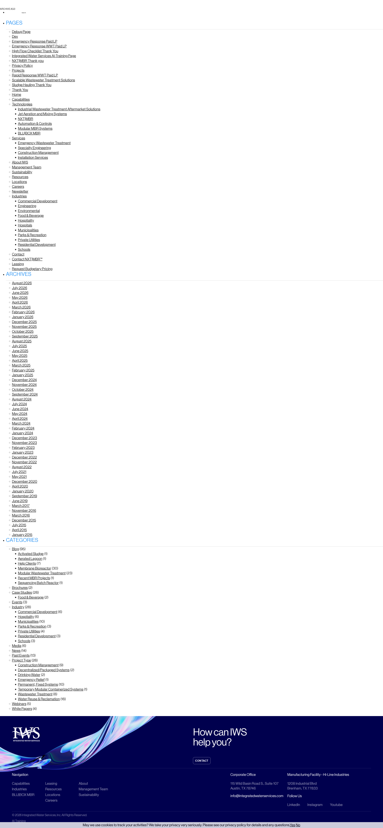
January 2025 (22, 375)
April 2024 (20, 418)
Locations (19, 182)
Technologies (22, 104)
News (16, 651)
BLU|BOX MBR (29, 133)
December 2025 (24, 322)
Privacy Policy (22, 65)
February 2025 (23, 370)
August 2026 (22, 283)
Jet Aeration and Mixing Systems (42, 114)
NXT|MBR (25, 119)
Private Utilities (29, 240)
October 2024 (23, 389)
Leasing (18, 264)
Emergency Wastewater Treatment (44, 143)
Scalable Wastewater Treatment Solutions (43, 80)
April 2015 (19, 530)
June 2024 (20, 409)
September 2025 (25, 336)
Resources (20, 177)
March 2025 (21, 365)
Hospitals (25, 225)
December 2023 (24, 438)
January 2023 (22, 452)
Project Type (21, 660)
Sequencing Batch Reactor (38, 583)
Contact (18, 254)
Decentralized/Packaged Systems (44, 670)
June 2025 (20, 351)
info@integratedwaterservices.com (256, 796)
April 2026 (20, 302)
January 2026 (22, 317)
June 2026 (20, 293)
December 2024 (24, 380)
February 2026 (23, 312)
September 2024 (25, 394)
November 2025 (24, 327)
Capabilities (21, 99)
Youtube (336, 805)
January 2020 (23, 491)
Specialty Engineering (34, 148)
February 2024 (23, 428)
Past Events (21, 655)
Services (18, 138)
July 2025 (19, 346)
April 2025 (20, 360)
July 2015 (19, 525)
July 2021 (19, 472)
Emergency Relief (31, 680)
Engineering (27, 206)
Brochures (20, 588)
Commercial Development (37, 201)
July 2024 (19, 404)
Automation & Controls (35, 124)
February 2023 (23, 448)
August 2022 (22, 467)
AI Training (19, 821)
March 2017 (21, 506)
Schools (24, 249)
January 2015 (22, 535)
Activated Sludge (31, 554)
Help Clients (27, 563)
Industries (19, 196)
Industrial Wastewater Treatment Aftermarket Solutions (59, 109)
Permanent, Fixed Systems (38, 684)
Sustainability (22, 172)
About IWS (20, 162)
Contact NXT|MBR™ (27, 259)
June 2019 (20, 501)
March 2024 (21, 423)
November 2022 (24, 462)
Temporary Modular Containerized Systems (50, 689)
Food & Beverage (31, 215)
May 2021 (19, 477)
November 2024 (24, 385)
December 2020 (24, 481)
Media (16, 646)
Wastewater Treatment (35, 694)
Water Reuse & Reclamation (39, 699)
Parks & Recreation (32, 235)
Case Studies (22, 592)
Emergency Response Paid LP (34, 41)
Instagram (315, 805)
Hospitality (26, 220)
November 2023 (24, 443)
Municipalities (28, 230)
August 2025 (22, 341)
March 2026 (21, 307)
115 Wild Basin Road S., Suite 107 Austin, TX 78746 (254, 785)
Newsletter (20, 191)
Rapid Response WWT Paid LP (35, 75)
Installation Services (33, 157)
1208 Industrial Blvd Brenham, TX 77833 (302, 785)
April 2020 (20, 486)
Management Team (26, 167)
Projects (18, 70)
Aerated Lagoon (30, 559)
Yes (292, 825)
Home (16, 94)
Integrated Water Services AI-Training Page (44, 56)
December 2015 (24, 520)
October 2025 (23, 331)
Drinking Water (29, 675)
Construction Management (38, 153)
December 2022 (24, 457)
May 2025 (19, 356)
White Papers (22, 709)
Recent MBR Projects (34, 578)
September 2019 (24, 496)
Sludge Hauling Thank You (31, 85)
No (298, 825)
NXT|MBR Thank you (28, 61)
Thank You (20, 90)
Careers (18, 186)
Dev (15, 36)
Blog (15, 549)
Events (17, 602)
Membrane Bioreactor (34, 568)
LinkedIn (293, 805)
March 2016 (21, 515)
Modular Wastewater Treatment (42, 573)
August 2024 (22, 399)
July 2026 (19, 288)
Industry (18, 607)
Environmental (29, 211)
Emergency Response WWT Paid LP (39, 46)
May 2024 (19, 414)
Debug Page (21, 32)
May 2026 (20, 297)
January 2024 (22, 433)
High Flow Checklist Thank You (35, 51)
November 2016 (24, 510)
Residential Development (37, 245)
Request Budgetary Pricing (32, 269)
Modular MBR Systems (35, 128)
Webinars (19, 704)
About (83, 783)
